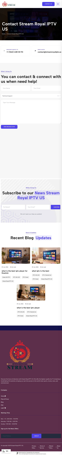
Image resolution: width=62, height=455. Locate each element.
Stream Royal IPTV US (8, 281)
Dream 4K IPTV (6, 277)
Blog (2, 402)
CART (2, 408)
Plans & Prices (5, 399)
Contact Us (48, 4)
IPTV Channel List (46, 275)
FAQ (2, 405)
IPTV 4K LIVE (16, 277)
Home (3, 34)
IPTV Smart (25, 277)
